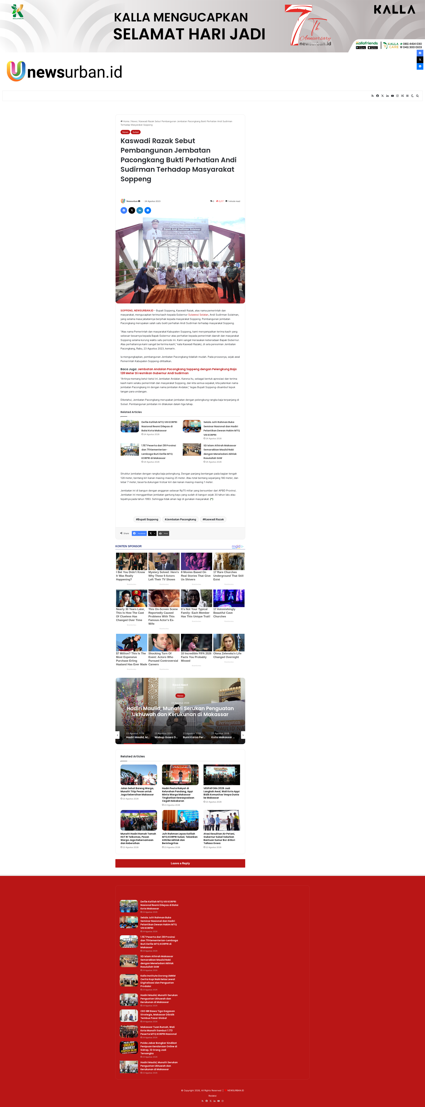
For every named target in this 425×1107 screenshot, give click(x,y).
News (134, 121)
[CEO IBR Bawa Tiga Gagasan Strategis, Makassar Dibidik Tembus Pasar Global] (129, 1015)
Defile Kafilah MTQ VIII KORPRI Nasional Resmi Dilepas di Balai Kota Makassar (159, 426)
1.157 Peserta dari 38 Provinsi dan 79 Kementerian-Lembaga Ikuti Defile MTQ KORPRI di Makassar (159, 942)
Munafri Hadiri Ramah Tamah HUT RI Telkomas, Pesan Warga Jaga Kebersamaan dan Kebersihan (138, 838)
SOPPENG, (127, 310)
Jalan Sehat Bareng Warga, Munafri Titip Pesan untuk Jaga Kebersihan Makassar (137, 791)
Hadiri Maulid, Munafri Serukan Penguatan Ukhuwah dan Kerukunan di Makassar (159, 999)
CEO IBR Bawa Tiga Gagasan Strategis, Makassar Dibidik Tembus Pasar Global (157, 1014)
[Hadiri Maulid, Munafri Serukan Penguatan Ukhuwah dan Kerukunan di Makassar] (129, 1000)
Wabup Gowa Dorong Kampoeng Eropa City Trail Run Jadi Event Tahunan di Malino (180, 711)
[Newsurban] (63, 71)
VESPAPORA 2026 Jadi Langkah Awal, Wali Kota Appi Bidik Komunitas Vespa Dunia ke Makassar (222, 793)
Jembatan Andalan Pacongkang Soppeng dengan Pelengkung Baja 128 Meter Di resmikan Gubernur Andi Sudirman (179, 371)
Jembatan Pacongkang (181, 519)
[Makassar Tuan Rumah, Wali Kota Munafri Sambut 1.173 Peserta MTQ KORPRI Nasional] (129, 1031)
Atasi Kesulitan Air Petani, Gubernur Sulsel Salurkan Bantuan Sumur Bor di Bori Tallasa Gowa (219, 838)
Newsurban (132, 201)
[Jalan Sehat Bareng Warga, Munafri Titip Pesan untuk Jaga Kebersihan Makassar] (139, 775)
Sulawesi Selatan (198, 314)
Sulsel (136, 132)
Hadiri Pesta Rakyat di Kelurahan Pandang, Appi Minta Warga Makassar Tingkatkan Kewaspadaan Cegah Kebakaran (178, 795)
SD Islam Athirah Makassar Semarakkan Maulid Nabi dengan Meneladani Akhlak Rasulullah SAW (156, 961)
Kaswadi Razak (214, 519)
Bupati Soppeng (148, 519)
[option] (180, 711)
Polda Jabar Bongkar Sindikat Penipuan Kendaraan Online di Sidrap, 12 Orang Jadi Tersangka (158, 1048)
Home (126, 121)
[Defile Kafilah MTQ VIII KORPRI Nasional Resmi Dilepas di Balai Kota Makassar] (130, 426)
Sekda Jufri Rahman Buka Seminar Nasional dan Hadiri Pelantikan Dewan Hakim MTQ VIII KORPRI (158, 923)
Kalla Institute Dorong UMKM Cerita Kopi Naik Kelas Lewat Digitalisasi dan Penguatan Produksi (157, 981)
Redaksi (212, 1095)
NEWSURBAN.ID (143, 310)
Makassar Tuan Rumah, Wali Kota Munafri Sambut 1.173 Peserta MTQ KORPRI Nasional (158, 1030)
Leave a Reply (180, 863)
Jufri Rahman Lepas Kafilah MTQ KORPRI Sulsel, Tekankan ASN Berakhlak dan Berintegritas (180, 838)
